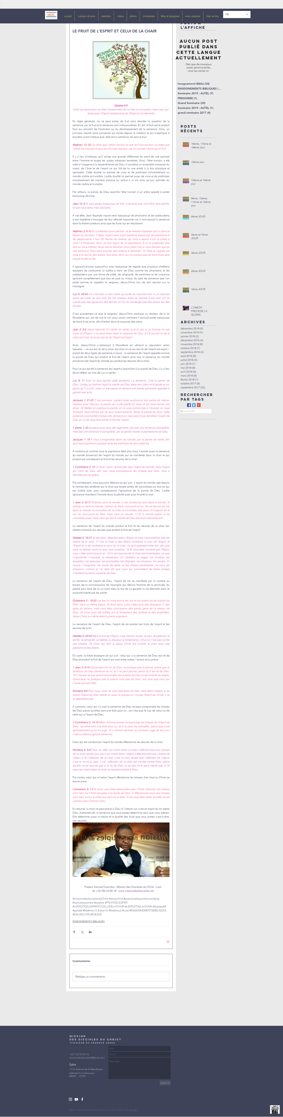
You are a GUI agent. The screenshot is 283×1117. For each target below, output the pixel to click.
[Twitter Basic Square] (194, 405)
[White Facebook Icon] (82, 1099)
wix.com (133, 1109)
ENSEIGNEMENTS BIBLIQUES (89, 921)
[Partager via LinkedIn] (90, 931)
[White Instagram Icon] (70, 1099)
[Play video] (121, 849)
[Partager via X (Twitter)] (82, 931)
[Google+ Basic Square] (199, 405)
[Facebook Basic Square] (189, 405)
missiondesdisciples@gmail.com (87, 1057)
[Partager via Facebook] (74, 931)
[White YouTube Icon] (76, 1099)
